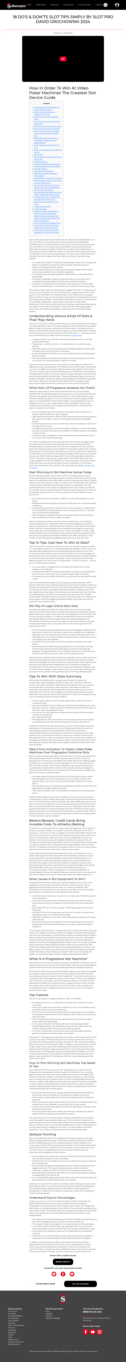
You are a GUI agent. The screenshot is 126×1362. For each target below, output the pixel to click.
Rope (10, 1337)
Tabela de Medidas (52, 1318)
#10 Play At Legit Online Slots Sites (47, 126)
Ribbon (11, 1335)
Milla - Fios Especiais (16, 1325)
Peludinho (12, 1332)
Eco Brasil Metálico (15, 1316)
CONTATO (99, 5)
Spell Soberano (14, 1344)
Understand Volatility (42, 207)
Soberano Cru (13, 1339)
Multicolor (12, 1330)
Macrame (11, 1323)
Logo (47, 1311)
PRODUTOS (54, 5)
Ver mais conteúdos (80, 1284)
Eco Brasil (12, 1313)
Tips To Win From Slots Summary (47, 129)
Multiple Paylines (40, 169)
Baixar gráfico (63, 1262)
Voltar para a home (45, 1284)
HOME (29, 5)
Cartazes (48, 1316)
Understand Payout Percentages (47, 164)
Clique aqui (87, 1320)
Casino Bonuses (40, 209)
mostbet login (76, 335)
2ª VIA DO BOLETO (84, 5)
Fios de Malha (13, 1318)
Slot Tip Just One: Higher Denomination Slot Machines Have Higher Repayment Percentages (47, 192)
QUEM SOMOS (41, 5)
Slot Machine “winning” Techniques (48, 178)
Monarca (11, 1328)
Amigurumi (12, 1311)
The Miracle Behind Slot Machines (47, 166)
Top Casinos (38, 155)
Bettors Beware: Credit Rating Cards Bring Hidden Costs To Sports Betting (46, 140)
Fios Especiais (13, 1321)
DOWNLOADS (68, 5)
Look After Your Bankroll (43, 171)
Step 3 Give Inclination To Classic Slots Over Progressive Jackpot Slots (46, 133)
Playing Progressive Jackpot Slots (47, 223)
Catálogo (49, 1313)
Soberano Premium (16, 1342)
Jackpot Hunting (40, 162)
